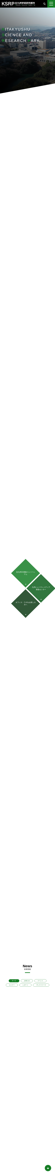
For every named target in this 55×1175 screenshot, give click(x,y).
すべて (14, 980)
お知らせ (27, 980)
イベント (40, 980)
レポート (25, 985)
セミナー (12, 985)
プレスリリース (41, 985)
